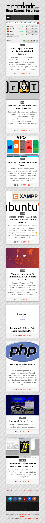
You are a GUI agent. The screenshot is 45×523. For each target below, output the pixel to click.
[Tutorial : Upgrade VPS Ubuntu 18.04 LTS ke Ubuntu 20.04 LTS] (22, 258)
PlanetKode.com (24, 514)
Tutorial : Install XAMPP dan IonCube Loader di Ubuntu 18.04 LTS (23, 219)
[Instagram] (20, 499)
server (22, 45)
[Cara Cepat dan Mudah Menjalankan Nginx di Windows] (22, 32)
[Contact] (29, 499)
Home (23, 490)
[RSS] (34, 499)
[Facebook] (15, 499)
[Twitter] (10, 499)
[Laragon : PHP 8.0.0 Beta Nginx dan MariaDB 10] (22, 315)
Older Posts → (33, 490)
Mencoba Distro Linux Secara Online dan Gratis (22, 107)
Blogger (22, 516)
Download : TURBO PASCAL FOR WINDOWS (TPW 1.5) (22, 465)
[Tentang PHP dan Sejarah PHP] (22, 351)
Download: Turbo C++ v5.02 (22, 421)
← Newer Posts (12, 490)
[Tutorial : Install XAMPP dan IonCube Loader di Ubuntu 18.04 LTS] (22, 201)
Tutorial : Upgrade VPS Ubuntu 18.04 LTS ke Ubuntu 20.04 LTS (22, 276)
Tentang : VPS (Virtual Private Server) (22, 163)
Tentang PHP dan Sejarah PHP (22, 365)
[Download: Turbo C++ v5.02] (22, 405)
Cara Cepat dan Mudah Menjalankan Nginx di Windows (22, 51)
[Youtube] (25, 499)
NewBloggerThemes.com (29, 518)
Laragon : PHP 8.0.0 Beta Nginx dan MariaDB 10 (22, 329)
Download (22, 418)
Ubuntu (22, 213)
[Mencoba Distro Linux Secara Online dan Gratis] (22, 90)
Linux (22, 102)
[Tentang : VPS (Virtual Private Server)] (22, 146)
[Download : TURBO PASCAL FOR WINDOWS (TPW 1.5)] (22, 448)
